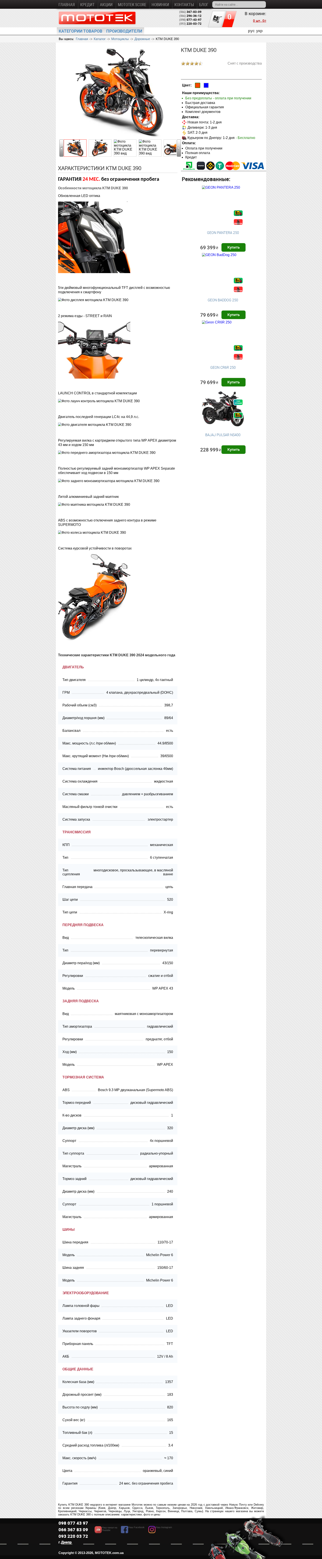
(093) (190, 24)
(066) (190, 12)
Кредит (87, 4)
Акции (106, 4)
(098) (190, 20)
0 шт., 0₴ (259, 20)
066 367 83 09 (73, 1530)
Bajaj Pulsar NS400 (223, 434)
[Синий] (206, 85)
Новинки (160, 4)
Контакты (184, 4)
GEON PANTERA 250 (223, 232)
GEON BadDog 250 (223, 300)
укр (259, 31)
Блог (203, 4)
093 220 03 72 (73, 1536)
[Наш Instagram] (160, 1532)
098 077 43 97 (73, 1523)
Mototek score (132, 4)
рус (251, 31)
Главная (66, 4)
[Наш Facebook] (133, 1532)
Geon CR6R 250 (223, 367)
